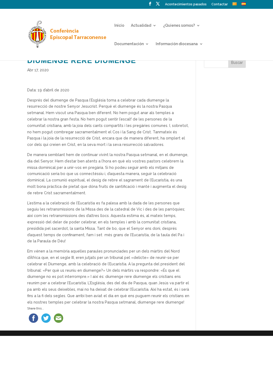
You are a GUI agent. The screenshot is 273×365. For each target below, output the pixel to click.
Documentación (129, 44)
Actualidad (141, 26)
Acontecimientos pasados (186, 4)
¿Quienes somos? (179, 26)
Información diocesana (177, 44)
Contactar (219, 4)
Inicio (119, 26)
